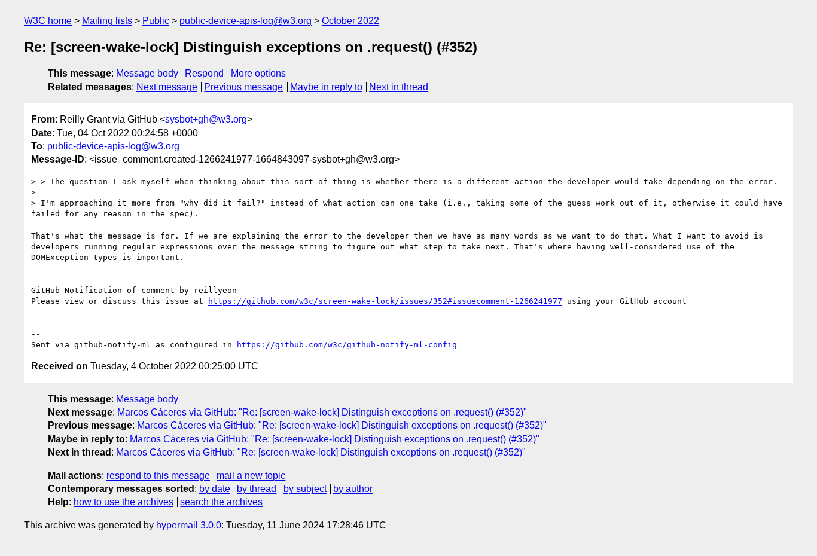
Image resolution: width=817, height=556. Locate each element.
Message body (147, 73)
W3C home (48, 21)
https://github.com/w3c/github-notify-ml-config (347, 344)
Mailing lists (107, 21)
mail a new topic (251, 476)
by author (353, 489)
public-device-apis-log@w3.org (245, 21)
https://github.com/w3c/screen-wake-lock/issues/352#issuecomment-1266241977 (385, 301)
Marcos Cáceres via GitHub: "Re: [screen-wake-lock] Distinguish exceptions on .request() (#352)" (322, 412)
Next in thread (398, 87)
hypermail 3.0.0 (188, 525)
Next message (166, 87)
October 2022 (350, 21)
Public (155, 21)
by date (214, 489)
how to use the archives (123, 502)
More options (258, 73)
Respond (204, 73)
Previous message (243, 87)
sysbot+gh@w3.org (206, 119)
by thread (256, 489)
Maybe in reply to (326, 87)
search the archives (221, 502)
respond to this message (158, 476)
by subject (305, 489)
